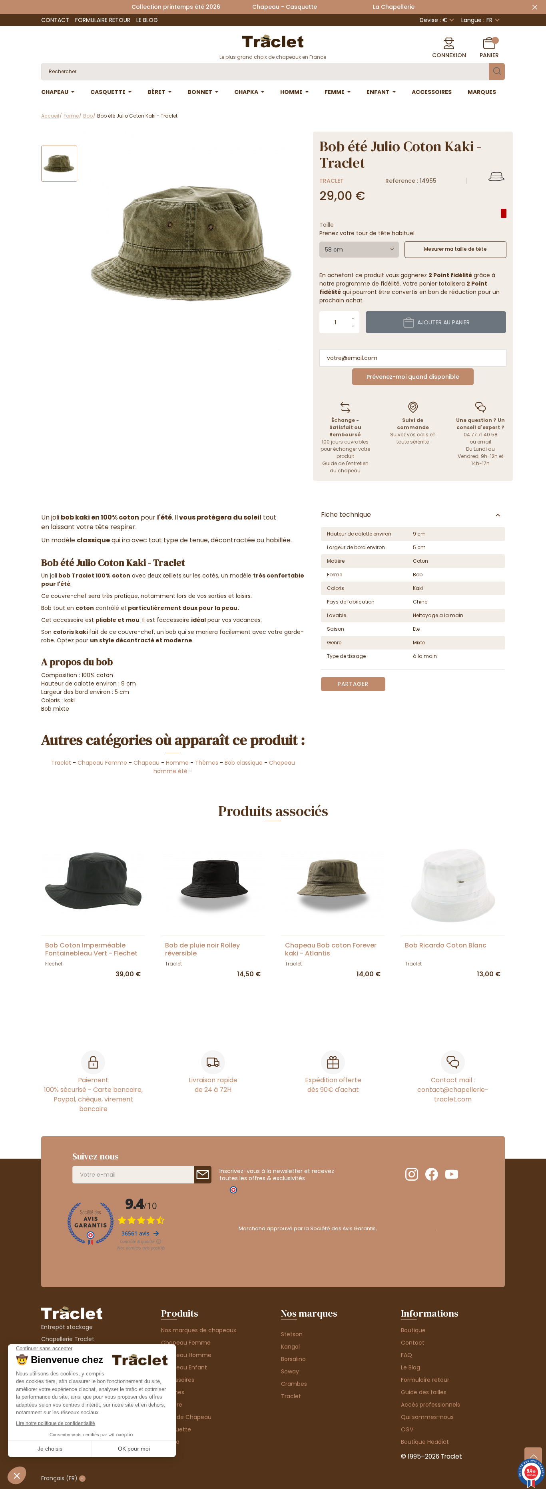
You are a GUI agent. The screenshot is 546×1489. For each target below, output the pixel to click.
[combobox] (359, 250)
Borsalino (293, 1359)
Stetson (292, 1334)
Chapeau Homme (186, 1355)
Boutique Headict (425, 1442)
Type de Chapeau (186, 1417)
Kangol (290, 1347)
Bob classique (244, 763)
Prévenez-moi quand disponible (413, 377)
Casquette (176, 1429)
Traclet (331, 181)
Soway (290, 1371)
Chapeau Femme (102, 763)
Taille (326, 225)
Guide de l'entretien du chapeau (345, 467)
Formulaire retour (102, 20)
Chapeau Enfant (184, 1367)
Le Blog (147, 20)
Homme (177, 763)
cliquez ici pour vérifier (407, 1228)
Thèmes (206, 763)
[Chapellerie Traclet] (273, 40)
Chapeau (146, 763)
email (484, 441)
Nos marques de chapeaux (198, 1330)
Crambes (294, 1384)
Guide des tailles (423, 1392)
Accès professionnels (430, 1405)
